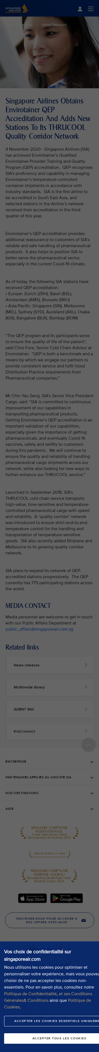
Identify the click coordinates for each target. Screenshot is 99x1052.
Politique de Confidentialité (30, 994)
